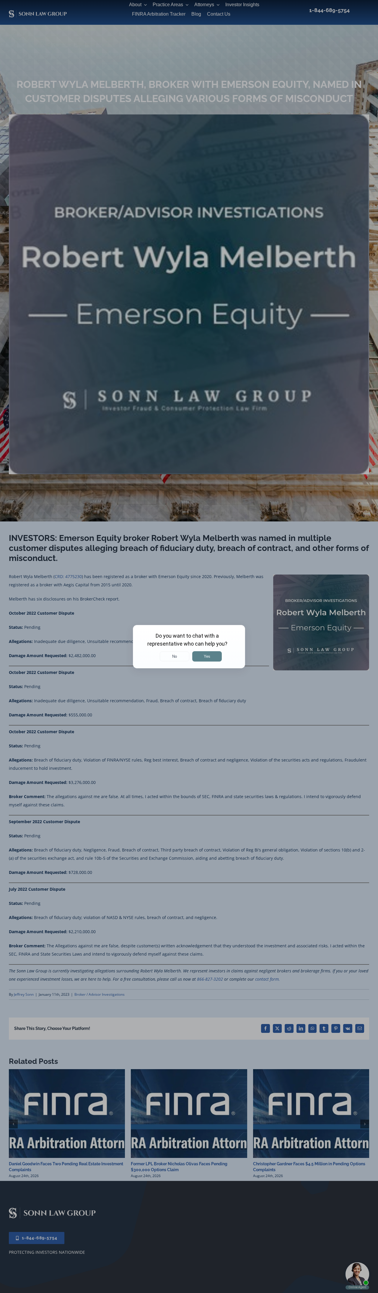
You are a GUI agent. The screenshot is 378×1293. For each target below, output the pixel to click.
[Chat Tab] (189, 646)
